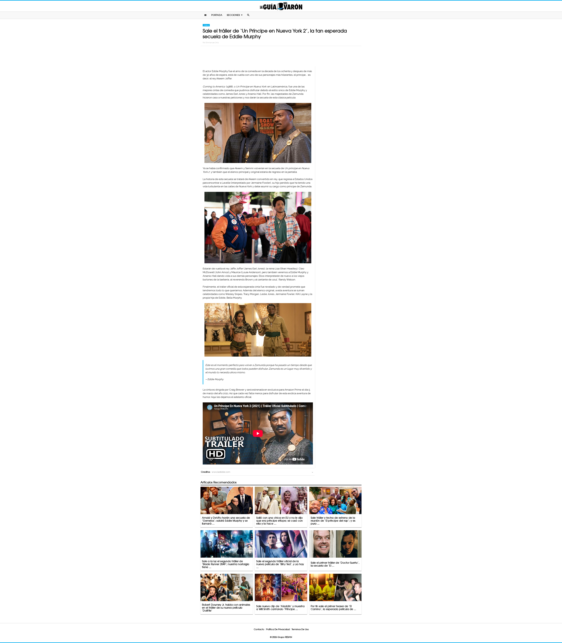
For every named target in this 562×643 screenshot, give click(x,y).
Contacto (259, 629)
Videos (206, 25)
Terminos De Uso (300, 629)
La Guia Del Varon (281, 6)
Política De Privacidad (278, 629)
